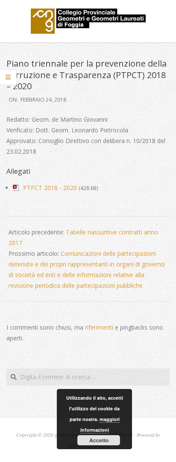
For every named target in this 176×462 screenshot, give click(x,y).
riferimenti (99, 327)
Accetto (99, 440)
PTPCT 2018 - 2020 (50, 188)
